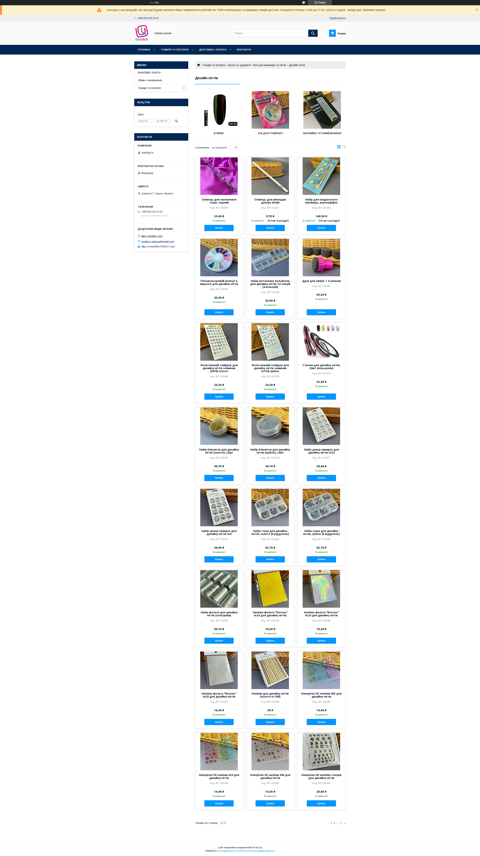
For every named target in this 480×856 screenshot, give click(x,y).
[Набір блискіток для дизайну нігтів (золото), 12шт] (219, 426)
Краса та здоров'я (239, 65)
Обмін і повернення (150, 80)
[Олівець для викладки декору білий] (270, 176)
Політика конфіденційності (260, 851)
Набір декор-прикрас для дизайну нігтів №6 (219, 532)
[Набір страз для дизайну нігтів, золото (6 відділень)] (270, 507)
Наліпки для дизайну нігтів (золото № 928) (270, 695)
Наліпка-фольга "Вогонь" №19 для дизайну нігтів (321, 614)
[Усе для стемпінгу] (270, 110)
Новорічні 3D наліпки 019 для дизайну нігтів (219, 776)
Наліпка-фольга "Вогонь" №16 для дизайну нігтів (270, 614)
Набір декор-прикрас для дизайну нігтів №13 (321, 451)
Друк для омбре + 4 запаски (321, 280)
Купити (219, 228)
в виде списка (344, 147)
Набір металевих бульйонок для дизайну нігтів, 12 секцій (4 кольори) (270, 283)
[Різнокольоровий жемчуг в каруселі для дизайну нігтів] (219, 257)
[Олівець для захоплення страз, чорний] (219, 176)
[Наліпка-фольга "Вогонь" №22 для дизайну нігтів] (219, 670)
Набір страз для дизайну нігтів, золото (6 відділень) (270, 532)
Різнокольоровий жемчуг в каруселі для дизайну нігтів (219, 282)
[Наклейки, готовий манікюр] (322, 110)
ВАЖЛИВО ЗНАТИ (149, 72)
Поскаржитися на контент (231, 851)
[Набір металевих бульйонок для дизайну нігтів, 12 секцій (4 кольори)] (270, 257)
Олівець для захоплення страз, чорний (219, 201)
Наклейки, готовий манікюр (322, 133)
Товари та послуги (175, 49)
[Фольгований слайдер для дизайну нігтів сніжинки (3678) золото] (219, 341)
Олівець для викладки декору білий (270, 201)
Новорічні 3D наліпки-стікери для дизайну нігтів (321, 776)
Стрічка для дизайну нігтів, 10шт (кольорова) (321, 367)
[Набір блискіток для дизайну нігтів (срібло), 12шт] (270, 426)
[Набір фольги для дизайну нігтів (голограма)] (219, 588)
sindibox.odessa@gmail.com (157, 241)
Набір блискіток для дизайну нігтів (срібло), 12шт (270, 451)
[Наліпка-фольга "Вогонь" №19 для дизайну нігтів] (321, 588)
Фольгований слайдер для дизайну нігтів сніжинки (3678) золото (219, 368)
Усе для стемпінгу (270, 133)
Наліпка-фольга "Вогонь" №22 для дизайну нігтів (219, 695)
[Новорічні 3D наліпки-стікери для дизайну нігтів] (321, 751)
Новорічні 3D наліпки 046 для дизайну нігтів (270, 776)
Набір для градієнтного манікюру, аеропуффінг (321, 201)
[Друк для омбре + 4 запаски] (321, 257)
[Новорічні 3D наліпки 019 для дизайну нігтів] (219, 751)
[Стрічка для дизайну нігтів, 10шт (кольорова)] (321, 341)
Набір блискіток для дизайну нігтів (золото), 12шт (219, 451)
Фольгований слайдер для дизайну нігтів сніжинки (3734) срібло (270, 368)
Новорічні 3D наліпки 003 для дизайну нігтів (321, 695)
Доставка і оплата (212, 49)
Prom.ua (257, 847)
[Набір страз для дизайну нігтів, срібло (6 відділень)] (321, 507)
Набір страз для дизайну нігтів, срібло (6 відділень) (321, 532)
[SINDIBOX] (142, 39)
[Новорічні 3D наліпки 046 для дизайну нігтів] (270, 751)
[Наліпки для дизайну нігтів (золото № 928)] (270, 670)
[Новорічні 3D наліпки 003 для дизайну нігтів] (321, 670)
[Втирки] (218, 110)
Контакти (244, 49)
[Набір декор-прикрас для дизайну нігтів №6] (219, 507)
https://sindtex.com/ (152, 236)
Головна (144, 49)
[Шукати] (313, 33)
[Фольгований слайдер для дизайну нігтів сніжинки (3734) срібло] (270, 341)
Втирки (219, 133)
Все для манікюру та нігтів (269, 65)
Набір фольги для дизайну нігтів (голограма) (219, 614)
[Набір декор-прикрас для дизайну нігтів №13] (321, 426)
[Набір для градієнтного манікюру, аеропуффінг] (321, 176)
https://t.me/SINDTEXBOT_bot (158, 246)
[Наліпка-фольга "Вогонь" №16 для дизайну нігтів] (270, 588)
